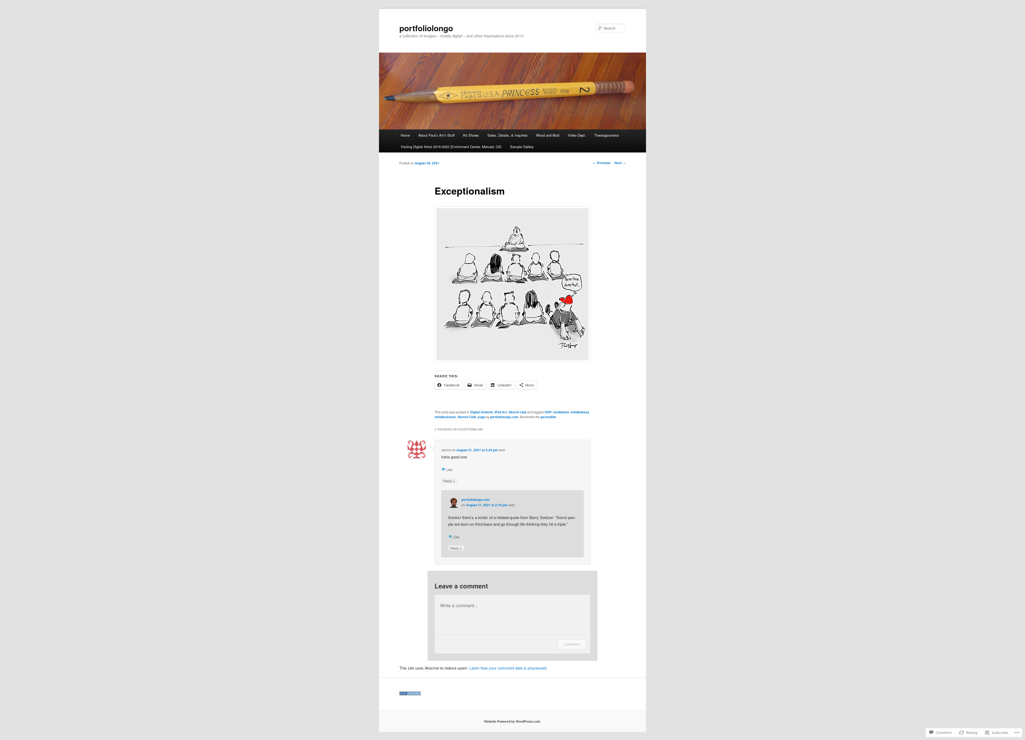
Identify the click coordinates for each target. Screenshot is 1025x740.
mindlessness (445, 416)
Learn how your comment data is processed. (508, 668)
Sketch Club (467, 416)
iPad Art (501, 412)
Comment (571, 644)
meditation (561, 412)
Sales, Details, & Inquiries (507, 135)
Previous (601, 162)
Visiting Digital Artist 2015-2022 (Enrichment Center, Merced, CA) (451, 146)
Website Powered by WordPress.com (512, 721)
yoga (481, 416)
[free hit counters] (410, 694)
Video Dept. (577, 135)
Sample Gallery (522, 146)
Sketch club (517, 412)
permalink (548, 416)
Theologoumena (606, 135)
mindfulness (580, 412)
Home (405, 135)
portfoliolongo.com (504, 416)
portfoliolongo (426, 28)
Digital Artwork (481, 412)
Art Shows (471, 135)
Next (620, 162)
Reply (449, 480)
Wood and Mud (547, 135)
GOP (548, 412)
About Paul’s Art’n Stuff (436, 135)
